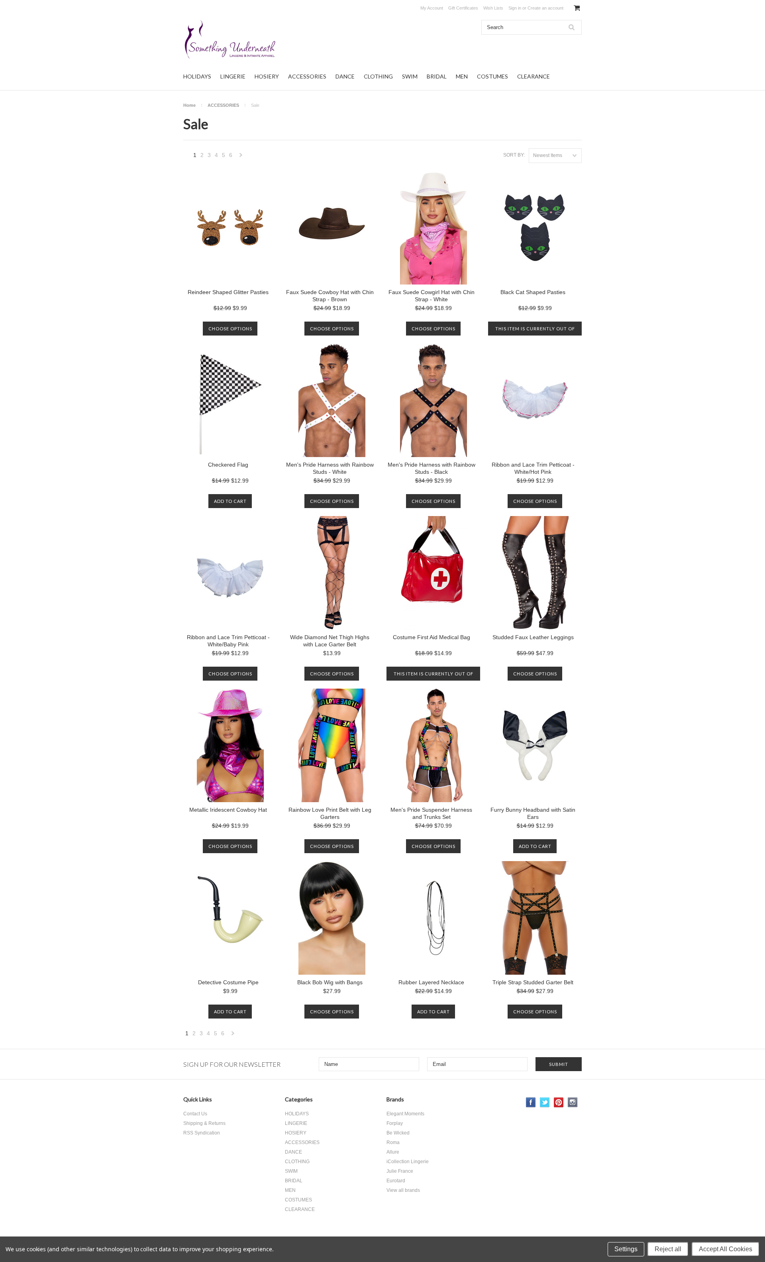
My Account (431, 8)
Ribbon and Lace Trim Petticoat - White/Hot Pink (533, 468)
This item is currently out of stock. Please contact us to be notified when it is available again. (535, 331)
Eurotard (395, 1180)
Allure (392, 1152)
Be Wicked (398, 1133)
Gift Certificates (463, 8)
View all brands (403, 1190)
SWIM (410, 76)
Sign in (514, 8)
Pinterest (559, 1102)
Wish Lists (493, 8)
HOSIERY (267, 76)
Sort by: (514, 155)
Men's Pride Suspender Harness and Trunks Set (431, 813)
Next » (241, 157)
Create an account (545, 8)
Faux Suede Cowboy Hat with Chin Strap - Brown (330, 295)
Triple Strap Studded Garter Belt (532, 982)
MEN (462, 76)
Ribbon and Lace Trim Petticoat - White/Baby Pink (228, 641)
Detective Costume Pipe (228, 982)
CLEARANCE (533, 76)
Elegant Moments (405, 1114)
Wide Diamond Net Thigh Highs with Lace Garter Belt (329, 641)
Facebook (531, 1102)
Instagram (573, 1102)
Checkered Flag (228, 464)
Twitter (545, 1102)
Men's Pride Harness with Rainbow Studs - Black (431, 468)
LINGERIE (232, 76)
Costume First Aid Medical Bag (431, 637)
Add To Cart (230, 501)
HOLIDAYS (197, 76)
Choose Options (230, 328)
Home (189, 105)
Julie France (399, 1171)
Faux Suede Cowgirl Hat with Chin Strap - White (431, 295)
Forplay (394, 1123)
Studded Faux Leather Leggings (533, 637)
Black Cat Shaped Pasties (532, 292)
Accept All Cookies (725, 1249)
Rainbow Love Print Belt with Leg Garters (329, 813)
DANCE (345, 76)
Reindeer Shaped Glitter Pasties (228, 292)
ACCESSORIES (307, 76)
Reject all (668, 1249)
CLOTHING (378, 76)
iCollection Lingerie (407, 1161)
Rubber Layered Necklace (431, 982)
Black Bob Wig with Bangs (330, 982)
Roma (393, 1142)
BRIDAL (437, 76)
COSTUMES (492, 76)
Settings (626, 1249)
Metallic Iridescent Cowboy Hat (228, 810)
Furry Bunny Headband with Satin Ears (532, 813)
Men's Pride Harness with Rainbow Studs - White (330, 468)
